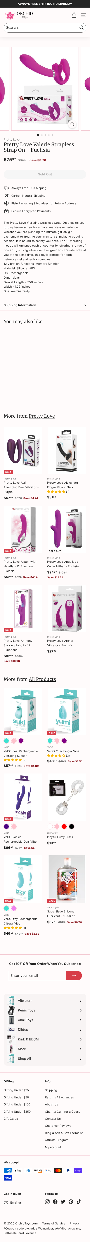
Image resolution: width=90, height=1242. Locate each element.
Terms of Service (53, 1223)
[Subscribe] (74, 976)
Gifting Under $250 (17, 1111)
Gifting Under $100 (17, 1104)
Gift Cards (11, 1118)
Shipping (51, 1090)
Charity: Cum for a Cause (62, 1111)
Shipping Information (20, 305)
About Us (51, 1104)
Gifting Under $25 (16, 1090)
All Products (42, 679)
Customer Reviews (58, 1125)
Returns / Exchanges (59, 1097)
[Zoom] (72, 124)
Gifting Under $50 (16, 1097)
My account (53, 1147)
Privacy (75, 1223)
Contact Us (53, 1118)
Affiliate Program (56, 1140)
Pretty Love (12, 139)
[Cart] (74, 15)
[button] (56, 491)
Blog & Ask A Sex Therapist (64, 1133)
